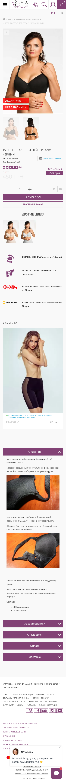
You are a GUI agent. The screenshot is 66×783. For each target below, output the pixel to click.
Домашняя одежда (12, 740)
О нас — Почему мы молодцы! (18, 694)
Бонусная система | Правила (43, 701)
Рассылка (31, 705)
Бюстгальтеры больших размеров (24, 19)
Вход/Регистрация (48, 705)
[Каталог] (5, 4)
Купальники (9, 736)
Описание (34, 451)
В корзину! (33, 196)
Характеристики (34, 623)
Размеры (40, 694)
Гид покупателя (10, 701)
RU (53, 13)
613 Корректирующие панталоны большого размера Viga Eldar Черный (30, 416)
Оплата (34, 645)
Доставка (35, 657)
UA (62, 13)
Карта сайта (8, 705)
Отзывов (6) (34, 634)
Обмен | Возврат (41, 698)
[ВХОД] (52, 4)
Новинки (7, 748)
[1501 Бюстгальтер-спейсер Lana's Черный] (11, 128)
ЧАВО (23, 701)
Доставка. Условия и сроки (16, 698)
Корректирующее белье (14, 732)
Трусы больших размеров (16, 727)
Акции (20, 705)
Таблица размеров (52, 158)
